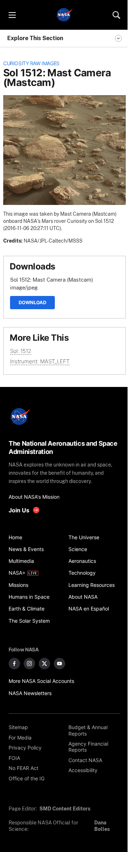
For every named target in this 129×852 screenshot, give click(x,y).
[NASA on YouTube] (59, 663)
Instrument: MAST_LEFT (40, 361)
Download (32, 302)
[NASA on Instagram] (29, 663)
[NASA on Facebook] (14, 663)
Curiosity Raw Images (31, 63)
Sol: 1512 (20, 351)
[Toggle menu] (12, 15)
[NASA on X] (44, 663)
